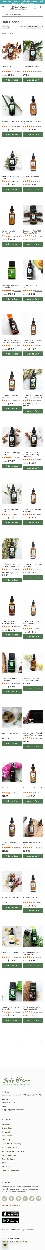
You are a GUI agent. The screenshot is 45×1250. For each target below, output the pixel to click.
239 (16, 1012)
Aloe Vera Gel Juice (31, 67)
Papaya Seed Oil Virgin (11, 952)
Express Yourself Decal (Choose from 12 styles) (32, 734)
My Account (7, 1124)
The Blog (6, 1140)
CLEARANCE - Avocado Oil (32, 287)
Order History (8, 1128)
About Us (6, 1167)
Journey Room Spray (10, 897)
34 (37, 71)
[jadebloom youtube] (18, 1199)
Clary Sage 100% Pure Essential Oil (10, 287)
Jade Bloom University (11, 1144)
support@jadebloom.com (13, 1110)
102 (16, 291)
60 (16, 683)
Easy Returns (7, 1136)
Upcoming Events (10, 1205)
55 (37, 848)
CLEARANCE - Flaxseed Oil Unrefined (32, 342)
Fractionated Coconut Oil (33, 788)
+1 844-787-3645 (9, 1102)
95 (37, 236)
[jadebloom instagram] (25, 1199)
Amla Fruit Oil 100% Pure (12, 121)
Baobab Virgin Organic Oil (32, 122)
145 (37, 1012)
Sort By (23, 27)
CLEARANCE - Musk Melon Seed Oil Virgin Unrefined (31, 455)
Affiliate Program (9, 1147)
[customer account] (40, 7)
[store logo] (19, 8)
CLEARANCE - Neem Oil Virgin (11, 510)
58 (16, 793)
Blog (25, 1242)
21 (16, 236)
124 (16, 181)
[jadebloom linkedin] (38, 1199)
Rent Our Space (8, 1159)
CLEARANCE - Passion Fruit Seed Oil (32, 510)
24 (16, 458)
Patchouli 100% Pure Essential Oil (31, 953)
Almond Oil (6, 67)
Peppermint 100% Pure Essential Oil (11, 1008)
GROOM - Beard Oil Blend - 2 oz (9, 844)
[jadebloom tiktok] (4, 1199)
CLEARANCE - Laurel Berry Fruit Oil (10, 396)
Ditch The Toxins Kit (10, 733)
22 (37, 291)
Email (4, 1107)
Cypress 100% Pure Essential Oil (9, 679)
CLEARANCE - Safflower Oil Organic (32, 565)
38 (16, 345)
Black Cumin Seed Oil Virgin (10, 177)
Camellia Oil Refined (31, 176)
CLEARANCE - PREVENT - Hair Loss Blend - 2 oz (11, 565)
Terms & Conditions (10, 1171)
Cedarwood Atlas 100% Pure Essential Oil (32, 232)
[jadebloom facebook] (11, 1199)
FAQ (4, 1163)
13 (16, 126)
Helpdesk (6, 1132)
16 (37, 181)
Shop (18, 1242)
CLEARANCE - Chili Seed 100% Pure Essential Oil (11, 342)
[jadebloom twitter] (32, 1199)
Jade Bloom (14, 1230)
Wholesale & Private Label (13, 1151)
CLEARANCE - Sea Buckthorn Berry (9, 622)
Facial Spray (6, 788)
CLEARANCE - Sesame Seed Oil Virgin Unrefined (32, 623)
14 (16, 848)
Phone (5, 1099)
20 (16, 957)
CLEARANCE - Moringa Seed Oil (11, 454)
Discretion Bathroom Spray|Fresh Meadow (31, 679)
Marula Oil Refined (30, 897)
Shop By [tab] (6, 27)
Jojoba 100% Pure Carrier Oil (33, 844)
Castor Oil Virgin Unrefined (8, 232)
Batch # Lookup (9, 1155)
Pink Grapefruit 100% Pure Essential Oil (31, 1008)
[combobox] (22, 15)
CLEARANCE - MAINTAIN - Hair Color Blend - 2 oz (33, 396)
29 (16, 71)
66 (37, 738)
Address (5, 1092)
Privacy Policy (8, 1242)
